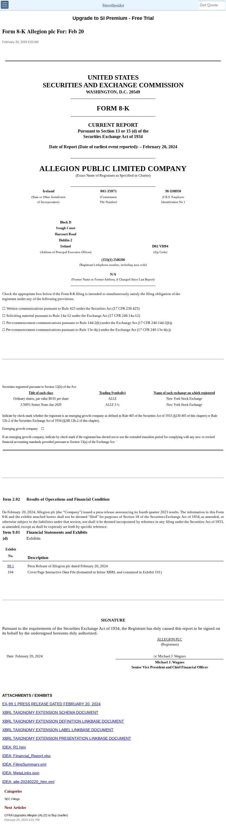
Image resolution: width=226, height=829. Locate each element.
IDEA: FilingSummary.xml (24, 764)
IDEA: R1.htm (14, 747)
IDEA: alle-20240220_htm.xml (28, 782)
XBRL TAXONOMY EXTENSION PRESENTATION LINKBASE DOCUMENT (66, 738)
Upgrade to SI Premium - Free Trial (113, 18)
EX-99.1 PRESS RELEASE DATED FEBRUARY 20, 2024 (51, 704)
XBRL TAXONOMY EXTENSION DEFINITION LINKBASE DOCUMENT (63, 721)
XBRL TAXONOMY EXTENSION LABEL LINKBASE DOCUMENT (58, 730)
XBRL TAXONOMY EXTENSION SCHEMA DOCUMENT (50, 713)
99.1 (10, 566)
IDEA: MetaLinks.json (20, 773)
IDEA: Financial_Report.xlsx (26, 756)
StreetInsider (113, 5)
